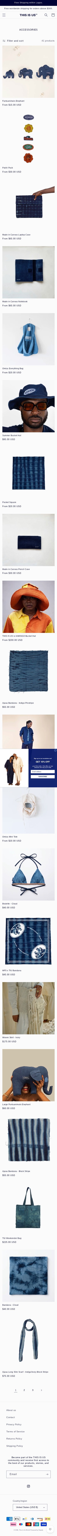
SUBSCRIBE (42, 776)
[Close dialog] (55, 750)
